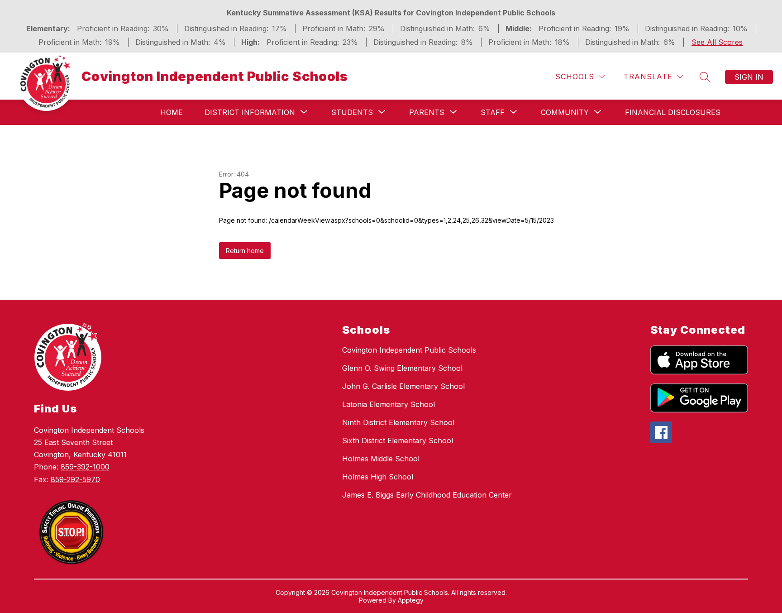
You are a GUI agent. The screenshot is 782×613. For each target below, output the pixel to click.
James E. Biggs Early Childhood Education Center (427, 494)
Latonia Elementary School (388, 404)
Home (171, 112)
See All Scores (717, 42)
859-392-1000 (85, 466)
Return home (245, 250)
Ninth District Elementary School (398, 422)
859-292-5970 (75, 479)
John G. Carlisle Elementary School (403, 386)
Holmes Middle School (381, 458)
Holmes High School (377, 476)
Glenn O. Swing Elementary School (402, 368)
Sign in (748, 76)
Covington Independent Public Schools (409, 349)
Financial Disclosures (672, 112)
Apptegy (411, 600)
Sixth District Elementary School (397, 440)
